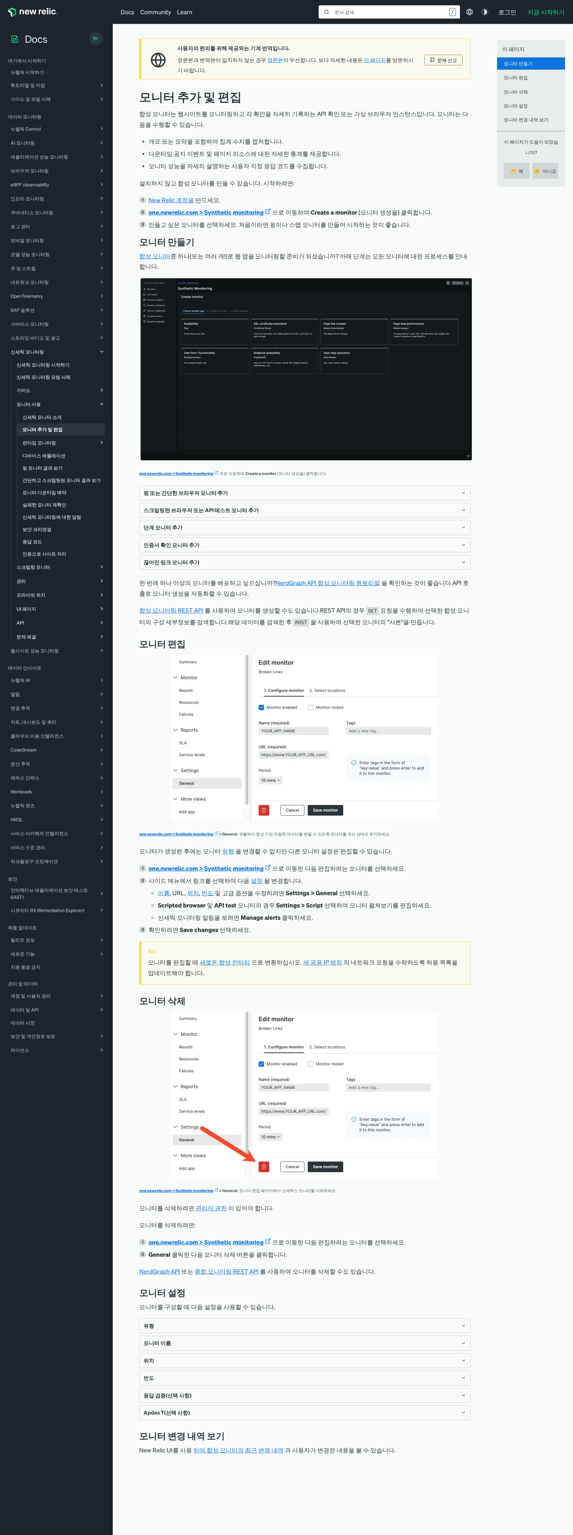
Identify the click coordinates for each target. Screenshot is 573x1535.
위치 (193, 893)
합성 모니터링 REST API (171, 610)
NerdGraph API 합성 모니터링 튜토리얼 (328, 582)
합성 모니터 (154, 256)
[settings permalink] (190, 1292)
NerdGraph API (159, 1271)
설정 (257, 880)
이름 (164, 893)
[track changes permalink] (229, 1436)
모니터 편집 (516, 77)
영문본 (275, 60)
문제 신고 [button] (447, 60)
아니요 (545, 171)
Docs (127, 12)
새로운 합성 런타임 (225, 962)
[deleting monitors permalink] (190, 1000)
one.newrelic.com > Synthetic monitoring (206, 212)
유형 (228, 851)
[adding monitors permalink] (199, 241)
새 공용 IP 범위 (322, 962)
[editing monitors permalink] (190, 643)
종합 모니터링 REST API (227, 1271)
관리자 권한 (211, 1208)
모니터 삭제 (516, 92)
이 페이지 (375, 60)
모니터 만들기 (518, 63)
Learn (184, 12)
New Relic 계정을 (171, 200)
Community (155, 12)
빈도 (208, 893)
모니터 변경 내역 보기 (526, 119)
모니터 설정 (516, 105)
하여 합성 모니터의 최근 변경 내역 (238, 1450)
